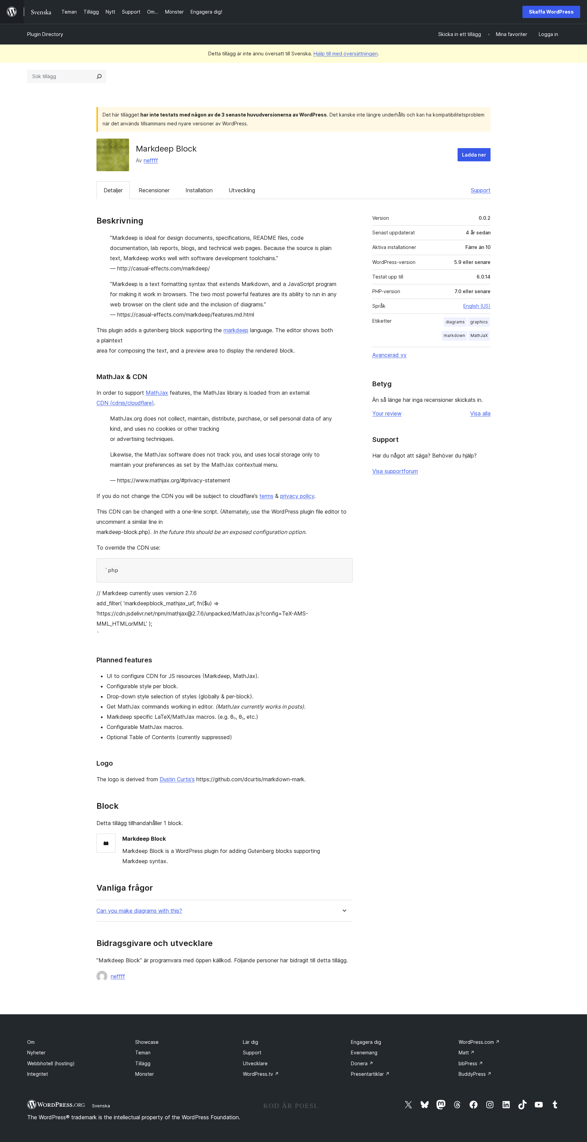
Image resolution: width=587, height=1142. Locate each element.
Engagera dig (366, 1042)
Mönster (144, 1074)
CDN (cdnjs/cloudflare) (125, 402)
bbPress (471, 1063)
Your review (387, 413)
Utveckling (242, 190)
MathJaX (479, 335)
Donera (362, 1063)
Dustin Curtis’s (177, 779)
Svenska (101, 1105)
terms (266, 496)
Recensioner (154, 190)
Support (481, 190)
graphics (479, 321)
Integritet (37, 1074)
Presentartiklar (370, 1074)
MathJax (157, 392)
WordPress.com (479, 1042)
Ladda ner (474, 155)
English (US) (477, 306)
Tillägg (142, 1063)
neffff (151, 160)
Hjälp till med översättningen (346, 53)
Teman (142, 1052)
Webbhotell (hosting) (51, 1063)
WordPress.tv (261, 1074)
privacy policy (297, 496)
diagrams (455, 321)
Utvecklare (255, 1063)
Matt (467, 1052)
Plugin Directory (45, 34)
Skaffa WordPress (551, 12)
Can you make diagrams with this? (139, 911)
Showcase (147, 1042)
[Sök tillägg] (99, 76)
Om (31, 1042)
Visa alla (480, 413)
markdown (454, 335)
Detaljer (113, 190)
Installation (199, 190)
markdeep (236, 330)
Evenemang (364, 1052)
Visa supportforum (395, 471)
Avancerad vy (389, 355)
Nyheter (36, 1052)
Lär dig (250, 1042)
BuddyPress (475, 1074)
